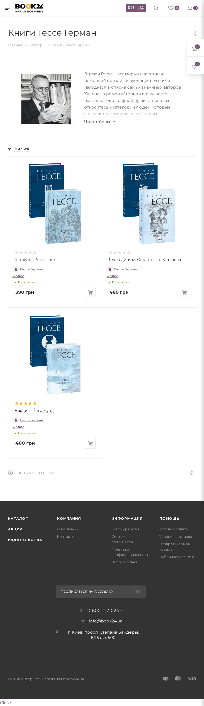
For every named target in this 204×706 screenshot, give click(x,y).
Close (5, 702)
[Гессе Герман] (46, 99)
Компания (69, 518)
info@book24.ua (105, 621)
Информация (127, 518)
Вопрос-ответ (124, 562)
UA (141, 7)
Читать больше (99, 121)
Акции (15, 529)
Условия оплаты (174, 529)
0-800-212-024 (103, 611)
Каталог (18, 518)
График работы (125, 529)
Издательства (25, 540)
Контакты (65, 536)
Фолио (18, 276)
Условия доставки (175, 536)
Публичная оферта (176, 557)
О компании (68, 529)
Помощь (169, 518)
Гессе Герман (31, 269)
